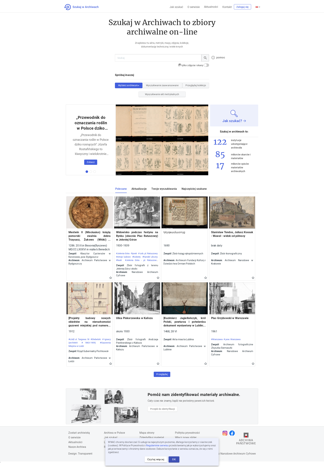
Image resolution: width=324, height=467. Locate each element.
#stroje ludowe (123, 257)
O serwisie (193, 7)
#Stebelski (96, 339)
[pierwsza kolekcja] (87, 171)
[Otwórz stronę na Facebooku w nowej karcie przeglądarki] (232, 433)
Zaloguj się (242, 7)
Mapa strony (146, 432)
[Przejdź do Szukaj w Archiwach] (84, 7)
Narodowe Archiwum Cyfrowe (238, 453)
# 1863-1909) (89, 342)
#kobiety (136, 257)
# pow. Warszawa (232, 339)
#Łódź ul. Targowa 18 (79, 339)
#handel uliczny (150, 257)
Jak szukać (176, 7)
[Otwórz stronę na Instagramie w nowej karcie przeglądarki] (225, 433)
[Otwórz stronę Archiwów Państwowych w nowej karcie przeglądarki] (246, 439)
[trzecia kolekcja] (94, 171)
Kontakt (227, 7)
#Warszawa (217, 339)
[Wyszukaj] (205, 58)
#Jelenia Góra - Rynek (126, 253)
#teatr (119, 260)
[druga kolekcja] (90, 171)
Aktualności (211, 6)
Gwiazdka (110, 277)
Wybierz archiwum (128, 85)
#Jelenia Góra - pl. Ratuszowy (141, 260)
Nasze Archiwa (77, 446)
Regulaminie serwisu (157, 445)
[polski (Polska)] (257, 7)
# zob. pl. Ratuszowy (148, 253)
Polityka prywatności (187, 432)
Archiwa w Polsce (114, 432)
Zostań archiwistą (79, 432)
